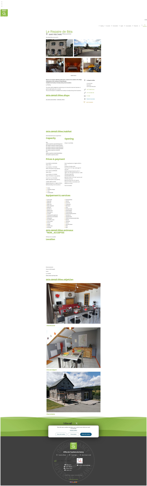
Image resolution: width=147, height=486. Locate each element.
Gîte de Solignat (52, 370)
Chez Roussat (51, 325)
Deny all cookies (61, 434)
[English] (72, 482)
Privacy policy (73, 430)
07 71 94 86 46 (90, 92)
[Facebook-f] (73, 423)
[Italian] (75, 482)
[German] (73, 482)
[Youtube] (84, 423)
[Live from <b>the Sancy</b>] (55, 461)
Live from (64, 461)
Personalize (73, 434)
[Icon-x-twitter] (77, 423)
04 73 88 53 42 (90, 89)
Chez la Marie (51, 414)
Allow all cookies (86, 434)
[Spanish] (76, 482)
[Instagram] (80, 423)
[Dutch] (70, 482)
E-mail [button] (88, 96)
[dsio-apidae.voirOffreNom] (73, 303)
